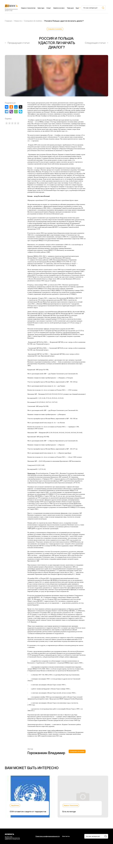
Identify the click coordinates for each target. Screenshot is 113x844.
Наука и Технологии (71, 805)
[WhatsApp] (16, 111)
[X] (20, 107)
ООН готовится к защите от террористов (28, 811)
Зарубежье (15, 805)
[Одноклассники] (11, 107)
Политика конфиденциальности (48, 836)
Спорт (48, 8)
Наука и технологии (28, 8)
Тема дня (70, 8)
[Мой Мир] (16, 107)
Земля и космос (59, 8)
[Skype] (20, 111)
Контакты (66, 836)
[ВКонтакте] (6, 107)
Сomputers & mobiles (55, 29)
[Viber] (11, 111)
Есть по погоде (69, 811)
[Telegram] (6, 111)
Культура (41, 8)
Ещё (77, 8)
